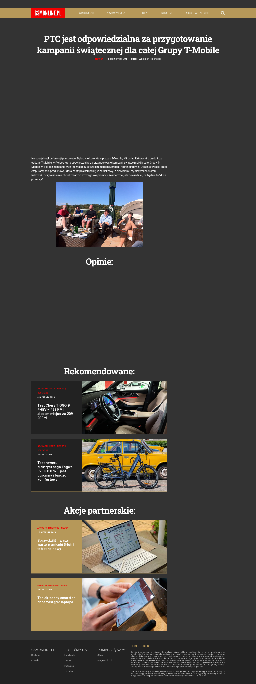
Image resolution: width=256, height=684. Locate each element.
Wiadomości (86, 13)
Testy (143, 13)
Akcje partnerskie (197, 13)
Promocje (166, 13)
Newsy (99, 59)
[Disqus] (99, 312)
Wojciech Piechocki (150, 58)
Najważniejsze (116, 13)
